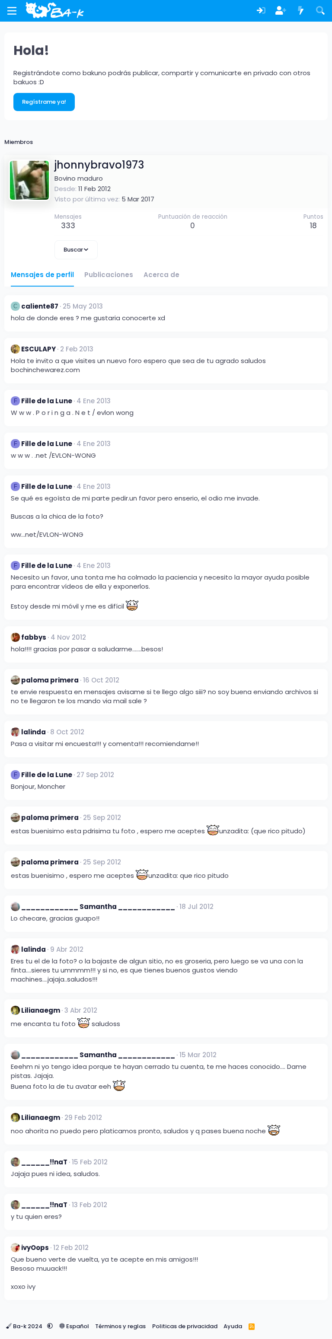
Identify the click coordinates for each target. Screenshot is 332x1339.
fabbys (33, 637)
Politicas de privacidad (184, 1326)
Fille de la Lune (46, 400)
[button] (49, 1326)
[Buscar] (320, 11)
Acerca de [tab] (161, 274)
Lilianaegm (40, 1010)
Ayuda (232, 1326)
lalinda (33, 731)
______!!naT (44, 1162)
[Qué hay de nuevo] (301, 11)
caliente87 (39, 306)
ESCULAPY (38, 349)
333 (68, 225)
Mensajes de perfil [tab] (42, 274)
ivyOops (35, 1247)
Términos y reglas (120, 1326)
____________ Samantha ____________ (98, 906)
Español (77, 1326)
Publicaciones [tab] (108, 274)
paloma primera (50, 680)
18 (313, 225)
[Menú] (12, 11)
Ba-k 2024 (28, 1326)
